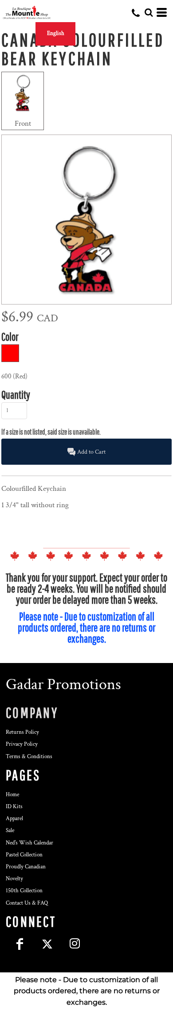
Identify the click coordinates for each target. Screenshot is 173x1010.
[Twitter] (47, 944)
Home (12, 794)
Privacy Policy (22, 744)
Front (23, 123)
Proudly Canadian (26, 867)
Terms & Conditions (29, 756)
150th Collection (24, 890)
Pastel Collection (24, 855)
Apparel (14, 818)
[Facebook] (19, 944)
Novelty (14, 879)
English (55, 33)
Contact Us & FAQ (27, 903)
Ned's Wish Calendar (29, 843)
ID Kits (14, 806)
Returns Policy (22, 732)
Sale (10, 830)
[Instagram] (74, 944)
